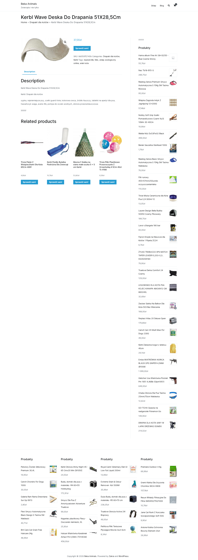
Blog (162, 5)
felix (96, 60)
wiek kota (84, 63)
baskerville (89, 60)
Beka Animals (29, 3)
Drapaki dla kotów (39, 22)
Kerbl (76, 60)
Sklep (153, 5)
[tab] (29, 72)
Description (29, 71)
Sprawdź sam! (82, 48)
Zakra (111, 556)
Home (24, 22)
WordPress (123, 556)
